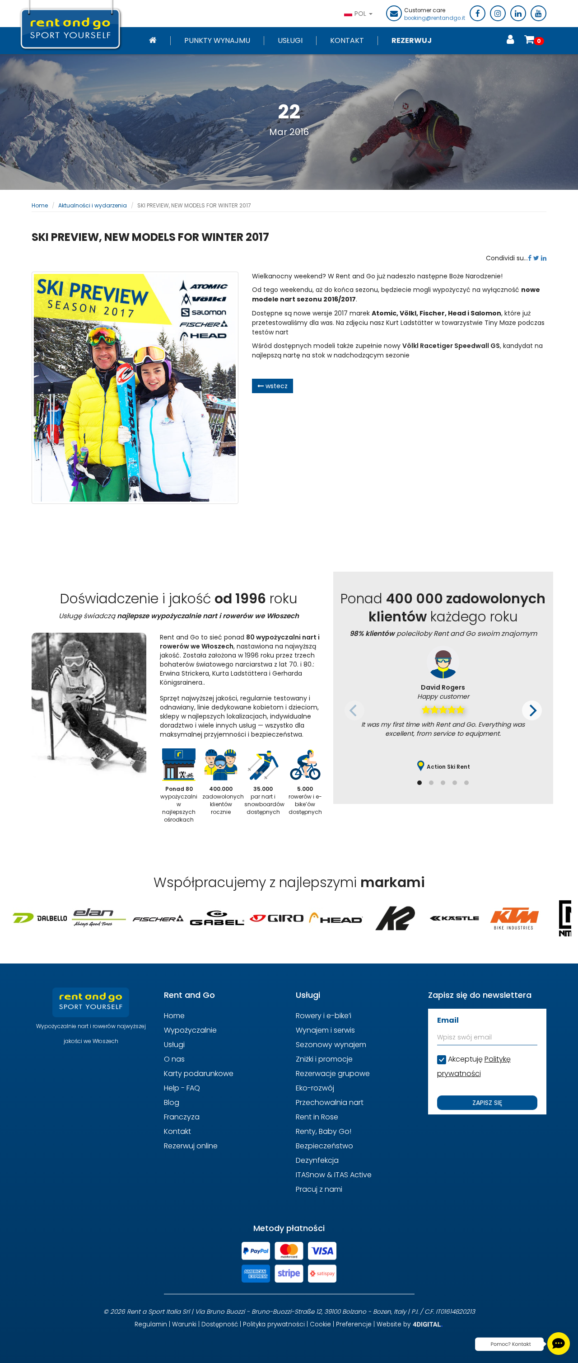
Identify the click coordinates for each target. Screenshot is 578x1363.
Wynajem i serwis (325, 1030)
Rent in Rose (317, 1117)
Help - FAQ (182, 1088)
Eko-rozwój (315, 1088)
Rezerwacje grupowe (333, 1073)
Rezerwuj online (191, 1146)
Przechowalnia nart (330, 1102)
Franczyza (182, 1117)
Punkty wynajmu (217, 40)
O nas (174, 1059)
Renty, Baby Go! (323, 1131)
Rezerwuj (412, 40)
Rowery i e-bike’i (323, 1015)
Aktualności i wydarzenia (92, 205)
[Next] (532, 710)
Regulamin (151, 1324)
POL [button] (361, 13)
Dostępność (219, 1324)
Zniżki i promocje (324, 1059)
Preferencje (354, 1324)
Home (40, 205)
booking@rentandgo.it (434, 18)
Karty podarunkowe (198, 1073)
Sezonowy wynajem (331, 1044)
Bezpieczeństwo (324, 1146)
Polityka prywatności (274, 1324)
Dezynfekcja (317, 1160)
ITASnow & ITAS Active (334, 1175)
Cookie (320, 1324)
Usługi (290, 40)
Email (448, 1020)
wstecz (276, 385)
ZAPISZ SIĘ (487, 1102)
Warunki (184, 1324)
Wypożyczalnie (190, 1030)
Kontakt (347, 40)
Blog (171, 1102)
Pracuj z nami (319, 1189)
